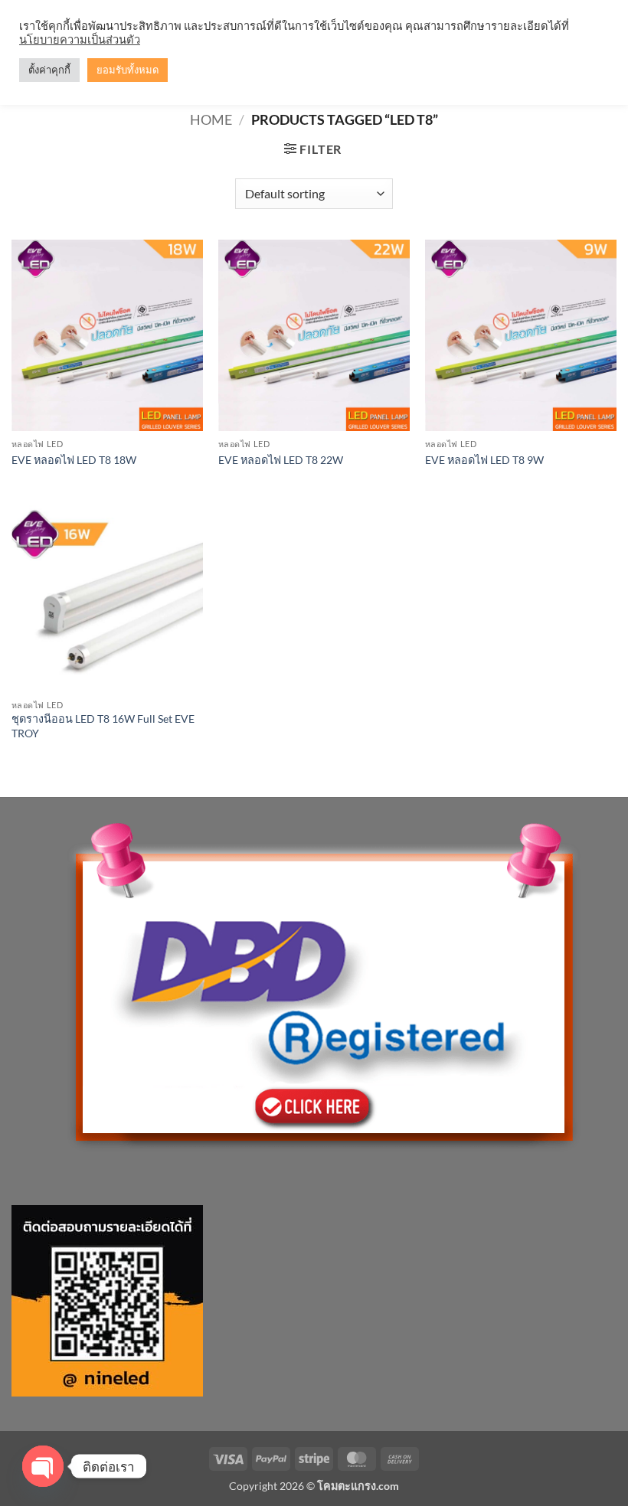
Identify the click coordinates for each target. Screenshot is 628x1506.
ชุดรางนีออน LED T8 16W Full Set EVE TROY (103, 726)
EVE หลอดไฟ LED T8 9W (484, 459)
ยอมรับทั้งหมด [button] (127, 70)
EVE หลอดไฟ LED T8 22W (280, 459)
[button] (313, 149)
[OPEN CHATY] (43, 1466)
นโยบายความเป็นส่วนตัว (79, 39)
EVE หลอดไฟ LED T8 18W (73, 459)
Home (211, 119)
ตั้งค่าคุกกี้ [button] (49, 70)
